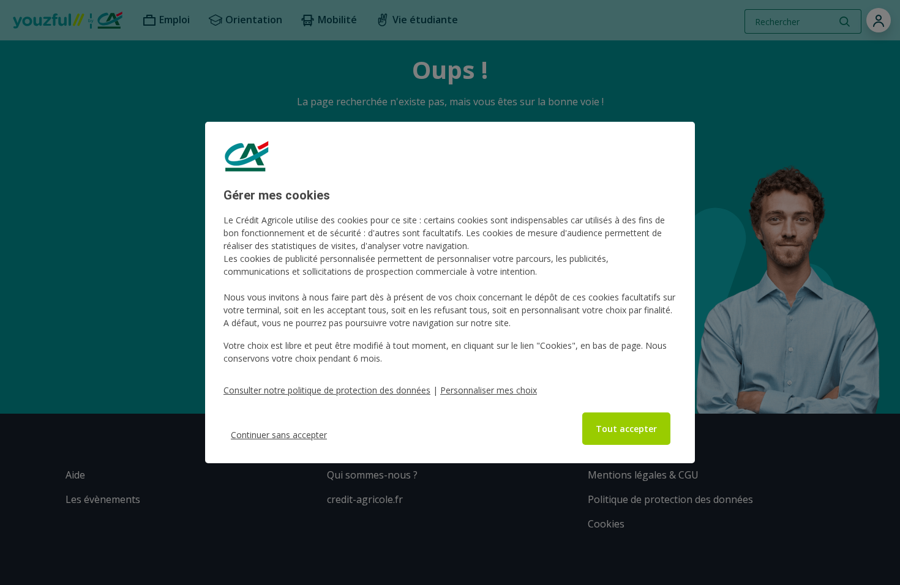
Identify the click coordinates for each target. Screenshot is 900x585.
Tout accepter (626, 428)
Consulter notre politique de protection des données (326, 390)
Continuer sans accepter (279, 435)
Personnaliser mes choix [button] (488, 390)
